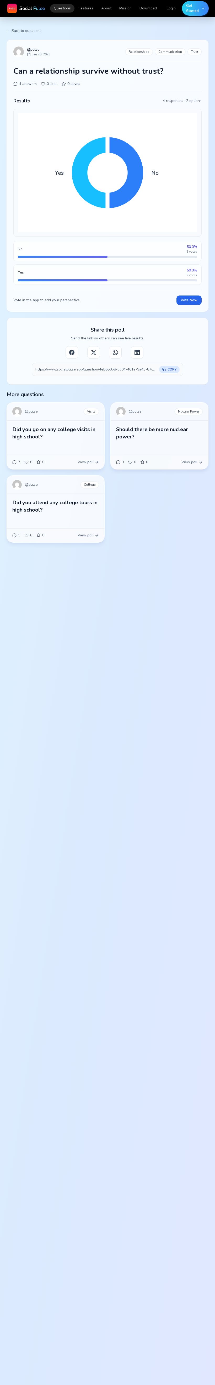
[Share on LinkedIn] (137, 352)
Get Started (192, 8)
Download (148, 8)
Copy (172, 369)
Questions (62, 8)
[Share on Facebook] (72, 352)
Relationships (139, 52)
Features (86, 8)
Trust (194, 52)
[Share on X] (93, 352)
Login (171, 8)
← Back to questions (24, 30)
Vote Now (189, 300)
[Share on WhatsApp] (115, 352)
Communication (170, 52)
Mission (125, 8)
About (106, 8)
